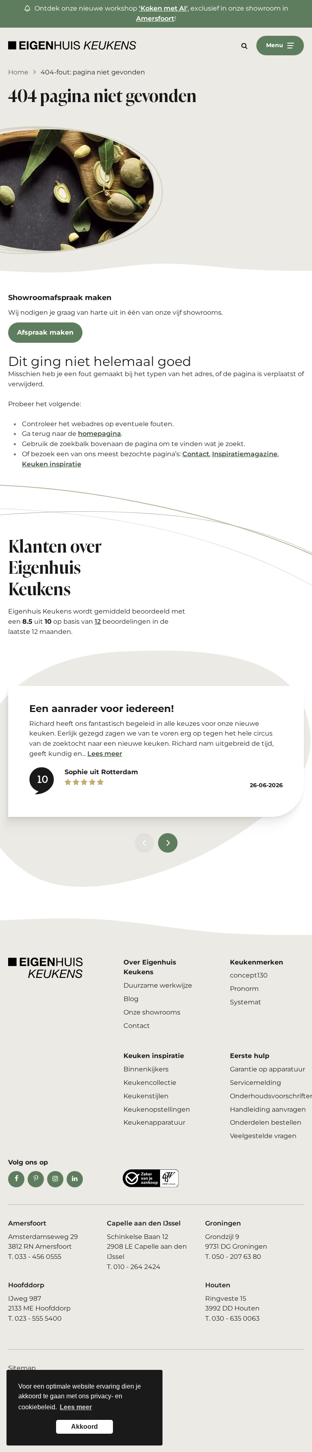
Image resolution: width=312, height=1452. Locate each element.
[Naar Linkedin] (75, 1179)
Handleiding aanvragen (268, 1109)
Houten (217, 1285)
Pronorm (244, 989)
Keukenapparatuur (154, 1122)
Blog (131, 999)
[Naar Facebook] (16, 1179)
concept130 (249, 975)
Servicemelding (255, 1082)
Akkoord (84, 1426)
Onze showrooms (152, 1012)
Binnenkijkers (146, 1069)
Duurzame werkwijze (158, 985)
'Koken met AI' (163, 8)
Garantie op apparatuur (267, 1069)
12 (98, 621)
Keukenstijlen (146, 1096)
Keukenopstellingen (157, 1109)
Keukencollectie (150, 1082)
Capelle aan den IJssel (144, 1223)
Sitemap (22, 1368)
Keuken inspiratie (51, 464)
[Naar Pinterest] (36, 1179)
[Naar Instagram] (55, 1179)
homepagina (99, 434)
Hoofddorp (26, 1285)
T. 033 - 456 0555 (34, 1256)
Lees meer (104, 754)
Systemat (245, 1002)
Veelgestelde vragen (263, 1136)
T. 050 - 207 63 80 (233, 1256)
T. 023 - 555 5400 (35, 1318)
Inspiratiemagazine (244, 454)
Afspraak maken (45, 332)
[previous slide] (144, 843)
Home (18, 72)
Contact (195, 454)
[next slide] (168, 843)
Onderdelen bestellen (265, 1122)
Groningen (223, 1223)
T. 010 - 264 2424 (133, 1267)
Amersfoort (155, 18)
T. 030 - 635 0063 (232, 1318)
